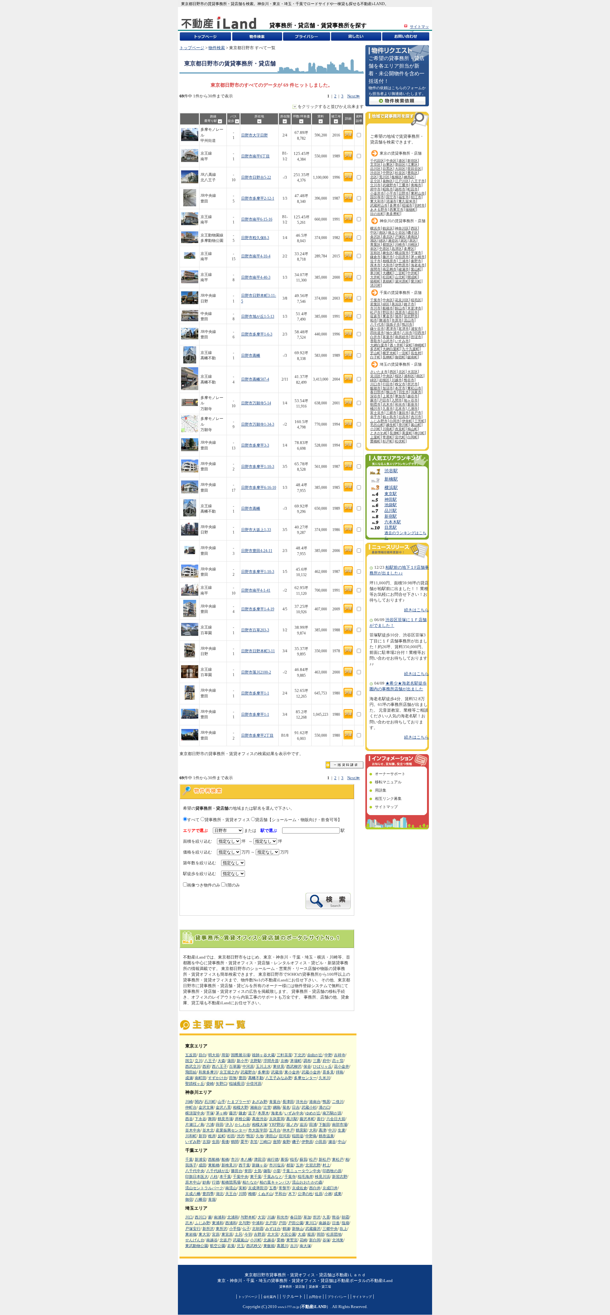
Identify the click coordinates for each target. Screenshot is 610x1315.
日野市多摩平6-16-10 (258, 488)
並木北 (208, 1130)
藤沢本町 (307, 1119)
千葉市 (375, 300)
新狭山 (297, 1228)
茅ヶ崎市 (418, 257)
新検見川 (229, 1165)
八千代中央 (194, 1171)
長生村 (416, 353)
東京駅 (390, 494)
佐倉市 (375, 316)
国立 (189, 1061)
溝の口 (324, 1107)
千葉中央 (240, 1176)
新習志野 (339, 1176)
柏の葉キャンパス (275, 1182)
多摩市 (395, 205)
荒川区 (384, 177)
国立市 (391, 197)
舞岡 (212, 1119)
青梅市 (416, 185)
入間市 (396, 400)
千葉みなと (272, 1176)
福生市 (403, 197)
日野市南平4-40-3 (255, 278)
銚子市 (409, 304)
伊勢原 (307, 1141)
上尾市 (388, 396)
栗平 (244, 1141)
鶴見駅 (301, 1130)
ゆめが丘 (313, 1113)
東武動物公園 (196, 1246)
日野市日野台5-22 (256, 178)
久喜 (326, 1217)
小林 (328, 1194)
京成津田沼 (257, 1188)
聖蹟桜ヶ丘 (194, 1083)
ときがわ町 (379, 433)
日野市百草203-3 (255, 630)
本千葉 (225, 1176)
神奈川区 (402, 228)
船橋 (225, 1159)
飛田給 (191, 1072)
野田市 (388, 312)
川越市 (396, 380)
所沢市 (412, 384)
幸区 (373, 248)
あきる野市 (379, 209)
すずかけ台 (217, 1078)
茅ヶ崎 (221, 1113)
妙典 (206, 1182)
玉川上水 (263, 1066)
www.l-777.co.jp (288, 1307)
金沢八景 (223, 1107)
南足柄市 (389, 269)
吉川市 (416, 417)
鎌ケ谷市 (377, 328)
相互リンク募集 (388, 798)
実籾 (242, 1188)
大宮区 (412, 372)
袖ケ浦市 (393, 333)
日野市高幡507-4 (255, 379)
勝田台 (236, 1171)
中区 (373, 232)
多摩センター (305, 1078)
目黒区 (388, 168)
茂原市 (400, 312)
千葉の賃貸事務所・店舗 (401, 292)
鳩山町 (412, 429)
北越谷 (269, 1240)
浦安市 (416, 328)
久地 (259, 1136)
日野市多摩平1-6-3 (256, 334)
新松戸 (324, 1159)
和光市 (282, 1217)
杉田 (231, 1136)
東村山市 (418, 193)
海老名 (276, 1113)
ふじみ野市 (379, 421)
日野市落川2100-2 (256, 672)
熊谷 (336, 1217)
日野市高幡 (250, 356)
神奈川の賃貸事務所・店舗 (402, 221)
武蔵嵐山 (240, 1240)
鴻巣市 (416, 392)
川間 (242, 1194)
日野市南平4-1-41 (255, 590)
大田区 (400, 168)
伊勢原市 (402, 265)
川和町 (191, 1136)
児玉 (240, 1246)
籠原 (311, 1234)
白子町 (375, 357)
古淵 (206, 1141)
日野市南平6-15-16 (256, 219)
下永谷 (200, 1119)
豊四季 (208, 1194)
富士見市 (377, 413)
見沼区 (375, 376)
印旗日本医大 (196, 1176)
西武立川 (192, 1066)
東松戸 (337, 1159)
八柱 (214, 1176)
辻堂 (267, 1107)
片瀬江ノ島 (194, 1124)
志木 (189, 1223)
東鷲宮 (292, 1240)
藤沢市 (388, 257)
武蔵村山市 (379, 205)
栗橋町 (375, 441)
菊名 (286, 1107)
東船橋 (214, 1165)
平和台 (280, 1194)
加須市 (388, 388)
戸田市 (384, 400)
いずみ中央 (293, 1113)
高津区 (396, 248)
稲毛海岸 (305, 1176)
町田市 (412, 189)
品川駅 (390, 510)
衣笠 (254, 1141)
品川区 (375, 168)
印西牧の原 (332, 1171)
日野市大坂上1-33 (256, 530)
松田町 (388, 277)
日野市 (403, 193)
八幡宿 (200, 1199)
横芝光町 (389, 353)
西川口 (200, 1217)
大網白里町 (391, 349)
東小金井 (292, 1072)
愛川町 (416, 281)
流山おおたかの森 (307, 1182)
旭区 (373, 240)
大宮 (261, 1217)
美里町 (407, 433)
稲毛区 (416, 300)
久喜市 (388, 408)
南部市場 (339, 1124)
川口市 (375, 384)
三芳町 (419, 421)
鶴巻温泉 (326, 1136)
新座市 (412, 404)
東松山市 (414, 388)
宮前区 (375, 253)
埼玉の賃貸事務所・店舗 (401, 364)
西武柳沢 (294, 1066)
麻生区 (388, 253)
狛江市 (416, 197)
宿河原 (284, 1136)
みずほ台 (273, 1228)
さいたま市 (379, 372)
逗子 (252, 1113)
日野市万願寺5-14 (256, 403)
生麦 (341, 1130)
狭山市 (391, 392)
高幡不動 (255, 1078)
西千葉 (244, 1165)
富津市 (403, 328)
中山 (341, 1141)
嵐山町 (416, 425)
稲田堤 (297, 1136)
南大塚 (305, 1246)
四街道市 (377, 333)
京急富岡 (276, 1119)
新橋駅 (391, 479)
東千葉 (255, 1176)
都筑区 (388, 244)
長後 (225, 1141)
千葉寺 (290, 1176)
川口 (189, 1217)
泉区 (412, 240)
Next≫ (353, 96)
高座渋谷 (259, 1119)
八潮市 (412, 408)
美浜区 (396, 304)
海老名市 (418, 265)
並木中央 (192, 1130)
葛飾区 (388, 181)
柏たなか (250, 1182)
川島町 (388, 429)
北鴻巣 (337, 1240)
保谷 (307, 1066)
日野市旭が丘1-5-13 (257, 317)
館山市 (400, 308)
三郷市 (391, 413)
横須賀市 (402, 253)
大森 (221, 1061)
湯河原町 (402, 281)
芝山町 (375, 353)
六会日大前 (335, 1119)
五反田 (191, 1055)
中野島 (311, 1136)
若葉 (231, 1246)
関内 (198, 1101)
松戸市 (375, 312)
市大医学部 (257, 1130)
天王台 (231, 1194)
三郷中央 (330, 1228)
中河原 (248, 1066)
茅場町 (296, 1061)
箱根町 (375, 281)
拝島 (339, 1072)
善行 (320, 1119)
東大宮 (204, 1234)
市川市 (375, 308)
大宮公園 (288, 1234)
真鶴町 (388, 281)
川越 (271, 1217)
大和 (313, 1130)
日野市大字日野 (254, 135)
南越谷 (324, 1223)
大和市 (388, 265)
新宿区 (412, 161)
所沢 (317, 1217)
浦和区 (409, 376)
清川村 (375, 285)
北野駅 (255, 1061)
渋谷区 (375, 173)
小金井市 (377, 193)
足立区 (375, 181)
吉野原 (259, 1234)
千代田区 (377, 161)
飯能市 (375, 388)
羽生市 (403, 392)
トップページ (192, 48)
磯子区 (412, 232)
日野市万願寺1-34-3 (257, 424)
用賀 (225, 1055)
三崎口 (265, 1141)
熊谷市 (409, 380)
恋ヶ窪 (337, 1061)
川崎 (189, 1101)
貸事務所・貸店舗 (292, 1286)
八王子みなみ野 (278, 1078)
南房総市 (402, 337)
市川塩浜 (276, 1165)
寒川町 (375, 273)
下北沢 (299, 1055)
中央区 (391, 161)
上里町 (375, 437)
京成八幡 (192, 1194)
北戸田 (271, 1223)
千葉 (189, 1159)
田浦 (313, 1124)
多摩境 (263, 1072)
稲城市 (407, 205)
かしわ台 (242, 1124)
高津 (322, 1130)
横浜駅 (391, 487)
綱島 (277, 1107)
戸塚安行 (192, 1228)
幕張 (284, 1159)
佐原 (318, 1194)
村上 (326, 1165)
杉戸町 (388, 441)
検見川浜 (322, 1176)
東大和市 (377, 201)
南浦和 (219, 1217)
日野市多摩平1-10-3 (257, 467)
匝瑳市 (416, 337)
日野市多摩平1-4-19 (257, 609)
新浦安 (200, 1159)
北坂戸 (225, 1240)
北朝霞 (257, 1228)
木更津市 (414, 308)
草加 (307, 1217)
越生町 (391, 425)
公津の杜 (305, 1194)
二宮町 (400, 273)
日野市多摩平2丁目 (257, 736)
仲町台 (191, 1107)
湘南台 (255, 1107)
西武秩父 (253, 1246)
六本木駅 (392, 522)
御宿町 (400, 357)
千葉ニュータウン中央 (301, 1171)
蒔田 (219, 1124)
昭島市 (388, 189)
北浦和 (233, 1217)
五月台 (275, 1130)
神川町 (419, 433)
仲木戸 (288, 1130)
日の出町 (377, 214)
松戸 (313, 1159)
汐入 (229, 1124)
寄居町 (388, 437)
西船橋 (214, 1159)
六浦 (210, 1124)
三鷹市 (403, 185)
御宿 (189, 1199)
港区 (401, 161)
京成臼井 (330, 1188)
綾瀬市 (403, 269)
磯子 (296, 1141)
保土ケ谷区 (396, 232)
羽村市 (419, 205)
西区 (414, 228)
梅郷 (252, 1194)
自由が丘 (314, 1055)
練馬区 (409, 177)
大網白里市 (379, 345)
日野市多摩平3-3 (255, 445)
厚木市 (375, 265)
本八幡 (246, 1159)
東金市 (388, 316)
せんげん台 (194, 1240)
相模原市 (389, 261)
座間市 (375, 269)
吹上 (343, 1228)
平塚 (210, 1113)
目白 (202, 1055)
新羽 (202, 1136)
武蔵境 (276, 1072)
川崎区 (412, 244)
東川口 (311, 1223)
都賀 (290, 1165)
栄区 (403, 240)
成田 (202, 1165)
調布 (307, 1061)
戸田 (282, 1223)
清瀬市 (391, 201)
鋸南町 (412, 357)
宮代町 (400, 437)
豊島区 (412, 173)
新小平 (242, 1061)
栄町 (408, 345)
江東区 (412, 164)
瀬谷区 (393, 240)
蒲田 (231, 1061)
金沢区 (375, 236)
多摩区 (409, 248)
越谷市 (412, 396)
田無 (233, 1078)
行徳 (216, 1182)
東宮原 (227, 1234)
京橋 (284, 1061)
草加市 (400, 396)
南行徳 (273, 1159)
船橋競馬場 (231, 1182)
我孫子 (191, 1165)
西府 (206, 1066)
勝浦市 (384, 320)
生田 (216, 1141)
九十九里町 (410, 349)
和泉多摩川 (208, 1072)
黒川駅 (292, 1119)
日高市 (403, 417)
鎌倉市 (375, 257)
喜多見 (328, 1072)
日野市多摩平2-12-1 (257, 198)
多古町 (375, 349)
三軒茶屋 (284, 1055)
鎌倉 (242, 1113)
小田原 (320, 1141)
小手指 (235, 1228)
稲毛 (294, 1159)
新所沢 (208, 1228)
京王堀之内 (229, 1072)
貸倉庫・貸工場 (320, 1286)
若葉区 (375, 304)
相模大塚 (259, 1124)
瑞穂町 (410, 209)
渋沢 (240, 1136)
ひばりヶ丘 (322, 1066)
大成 (301, 1234)
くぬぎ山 (265, 1194)
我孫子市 (393, 324)
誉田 (248, 1171)
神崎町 (419, 345)
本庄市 (400, 388)
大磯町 (388, 273)
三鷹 (317, 1061)
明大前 (214, 1055)
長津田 (288, 1101)
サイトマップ (386, 807)
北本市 (400, 408)
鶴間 (235, 1141)
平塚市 (416, 253)
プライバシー (337, 1296)
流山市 (409, 320)
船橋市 (388, 308)
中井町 (412, 273)
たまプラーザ (238, 1101)
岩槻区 (384, 380)
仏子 (246, 1228)
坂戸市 (416, 413)
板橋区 (396, 177)
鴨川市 (407, 324)
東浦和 (217, 1223)
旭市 (398, 316)
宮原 (216, 1234)
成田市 (412, 312)
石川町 (210, 1101)
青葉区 (375, 244)
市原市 (396, 320)
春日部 (296, 1217)
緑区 (382, 240)
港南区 (412, 236)
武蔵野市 (389, 185)
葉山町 (416, 269)
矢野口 (221, 1083)
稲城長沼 (236, 1083)
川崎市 (400, 244)
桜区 (398, 376)
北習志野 (313, 1165)
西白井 (315, 1188)
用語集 (380, 790)
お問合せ (315, 1296)
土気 (257, 1171)
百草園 (235, 1066)
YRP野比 (276, 1124)
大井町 (375, 277)
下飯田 (324, 1124)
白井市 (375, 337)
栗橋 (280, 1240)
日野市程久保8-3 (255, 238)
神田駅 (390, 499)
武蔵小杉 (309, 1107)
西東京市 (396, 209)
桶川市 (375, 408)
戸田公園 (295, 1223)
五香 (273, 1188)
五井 (299, 1165)
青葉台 (275, 1101)
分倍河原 (253, 1083)
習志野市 (411, 316)
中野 (328, 1055)
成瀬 (189, 1078)
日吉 (296, 1107)
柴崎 (210, 1083)
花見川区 (402, 300)
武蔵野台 (248, 1072)
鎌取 (267, 1171)
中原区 (384, 248)
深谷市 (375, 396)
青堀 (212, 1199)
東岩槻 (191, 1234)
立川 (198, 1061)
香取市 (375, 341)
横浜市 (375, 228)
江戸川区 (402, 181)
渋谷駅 (391, 470)
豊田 (242, 1078)
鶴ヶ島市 (389, 417)
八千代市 (377, 324)
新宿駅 (390, 516)
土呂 (238, 1234)
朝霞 (345, 1217)
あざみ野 (259, 1101)
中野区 (388, 173)
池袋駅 (390, 505)
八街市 (407, 333)
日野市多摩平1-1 (255, 693)
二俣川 (337, 1101)
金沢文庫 (206, 1107)
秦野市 (416, 261)
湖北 (219, 1194)
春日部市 (377, 392)
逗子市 (375, 261)
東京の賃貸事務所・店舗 (401, 153)
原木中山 (192, 1182)
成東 (338, 1194)
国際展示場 (240, 1055)
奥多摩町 (393, 214)
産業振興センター (231, 1130)
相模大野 (240, 1107)
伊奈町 (407, 421)
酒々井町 (396, 345)
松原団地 (334, 1234)
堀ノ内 (292, 1124)
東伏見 (278, 1066)
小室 (277, 1171)
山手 (221, 1101)
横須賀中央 (194, 1113)
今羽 (248, 1234)
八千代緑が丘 (217, 1171)
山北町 (400, 277)
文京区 (375, 164)
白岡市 (395, 421)
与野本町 (248, 1217)
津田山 (271, 1136)
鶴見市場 (225, 1119)
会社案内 (269, 1296)
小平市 (391, 193)
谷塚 (326, 1240)
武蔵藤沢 (313, 1228)
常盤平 (284, 1188)
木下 (292, 1194)
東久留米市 (407, 201)
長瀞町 (395, 433)
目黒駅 (390, 527)
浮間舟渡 (271, 1061)
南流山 (231, 1188)
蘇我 (303, 1159)
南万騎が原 (332, 1113)
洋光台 (301, 1101)
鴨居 (326, 1101)
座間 (277, 1141)
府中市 (375, 189)
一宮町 (403, 353)
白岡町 (412, 437)
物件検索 (216, 48)
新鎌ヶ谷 (259, 1165)
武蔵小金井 (311, 1072)
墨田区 (400, 164)
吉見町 (400, 429)
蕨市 (373, 400)
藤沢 (233, 1113)
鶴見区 (388, 228)
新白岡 (315, 1240)
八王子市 (418, 181)
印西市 (419, 333)
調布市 (400, 189)
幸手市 (375, 417)
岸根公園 (242, 1119)
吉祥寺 (339, 1055)
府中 (326, 1061)
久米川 (324, 1078)
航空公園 (217, 1246)
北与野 (244, 1223)
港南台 (315, 1101)
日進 (336, 1223)
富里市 (388, 337)
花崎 (303, 1240)
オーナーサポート (390, 774)
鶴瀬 (286, 1228)
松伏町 (400, 441)
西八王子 (219, 1066)
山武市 (388, 341)
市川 (235, 1159)
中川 (332, 1130)
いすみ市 (402, 341)
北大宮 (273, 1234)
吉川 (294, 1246)
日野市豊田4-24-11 (256, 551)
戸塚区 (400, 236)
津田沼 (259, 1159)
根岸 (212, 1136)
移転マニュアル (388, 782)
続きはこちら (416, 610)
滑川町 (403, 425)
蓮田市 (403, 413)
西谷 (189, 1119)
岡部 (320, 1234)
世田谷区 (414, 168)
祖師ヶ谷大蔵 (263, 1055)
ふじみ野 (202, 1223)
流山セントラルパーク (204, 1188)
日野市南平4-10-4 (255, 256)
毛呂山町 (377, 425)
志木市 (388, 404)
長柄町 (388, 357)
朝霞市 (375, 404)
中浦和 (257, 1223)
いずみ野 (192, 1141)
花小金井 (341, 1066)
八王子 (210, 1061)
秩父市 (400, 384)
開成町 (412, 277)
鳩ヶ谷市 (411, 400)
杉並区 (400, 173)
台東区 (388, 164)
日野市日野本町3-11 (258, 651)
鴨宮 (250, 1136)
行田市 (388, 384)
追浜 (303, 1124)
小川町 (255, 1240)
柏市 (373, 320)
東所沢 (221, 1228)
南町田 (200, 1078)
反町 (221, 1136)
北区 (373, 177)
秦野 (286, 1141)
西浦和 (231, 1223)
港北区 (388, 236)
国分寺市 (377, 197)
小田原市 (402, 257)
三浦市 (403, 261)
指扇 (345, 1223)
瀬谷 (332, 1141)
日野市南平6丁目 (255, 156)
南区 (382, 232)
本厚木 (263, 1113)
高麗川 (282, 1246)
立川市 (375, 185)
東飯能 (269, 1246)
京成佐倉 (299, 1188)
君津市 (391, 328)
